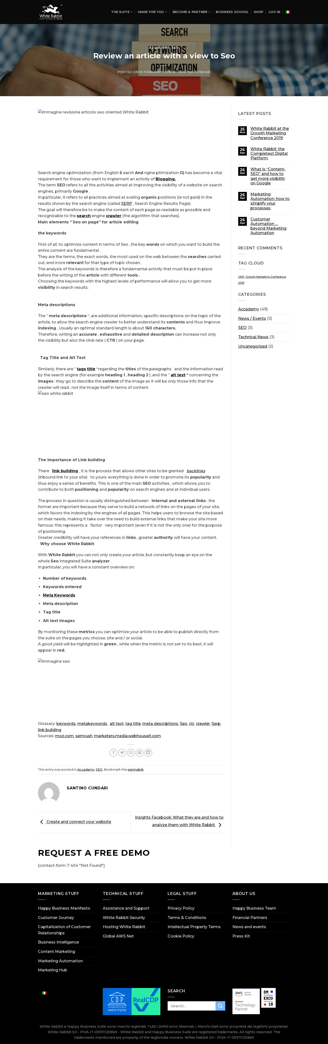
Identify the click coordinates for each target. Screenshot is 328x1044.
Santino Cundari (194, 72)
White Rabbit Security (124, 917)
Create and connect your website (78, 822)
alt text (117, 723)
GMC (241, 276)
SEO (175, 48)
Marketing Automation (60, 961)
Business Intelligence (58, 942)
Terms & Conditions (187, 917)
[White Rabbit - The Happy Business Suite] (52, 12)
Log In (274, 12)
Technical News (253, 337)
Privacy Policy (181, 908)
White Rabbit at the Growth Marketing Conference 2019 (269, 133)
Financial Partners (249, 917)
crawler (203, 723)
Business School (232, 12)
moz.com (64, 736)
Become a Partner (190, 12)
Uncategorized (252, 346)
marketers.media (111, 736)
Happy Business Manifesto (64, 908)
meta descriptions (160, 723)
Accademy (159, 48)
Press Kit (241, 936)
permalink (136, 769)
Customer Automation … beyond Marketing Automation (268, 226)
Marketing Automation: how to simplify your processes (270, 201)
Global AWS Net (118, 936)
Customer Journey (56, 917)
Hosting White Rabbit (124, 927)
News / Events (252, 318)
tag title (133, 723)
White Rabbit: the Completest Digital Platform (269, 153)
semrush (83, 736)
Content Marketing (56, 951)
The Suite (120, 12)
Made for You (151, 12)
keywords (66, 723)
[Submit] (220, 1006)
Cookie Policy (181, 936)
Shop (258, 12)
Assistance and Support (126, 908)
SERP (126, 203)
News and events (249, 927)
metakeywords (92, 723)
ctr (191, 723)
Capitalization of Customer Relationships (64, 930)
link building (49, 730)
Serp (216, 723)
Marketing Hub (52, 970)
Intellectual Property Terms (194, 927)
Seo (183, 723)
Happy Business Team (254, 908)
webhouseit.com (144, 736)
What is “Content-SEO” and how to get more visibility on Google (267, 176)
